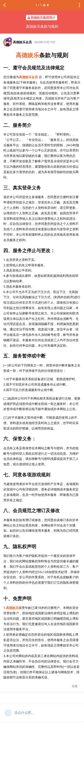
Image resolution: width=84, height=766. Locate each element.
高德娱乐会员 (28, 77)
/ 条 (40, 5)
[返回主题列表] (4, 5)
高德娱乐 (27, 55)
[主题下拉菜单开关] (79, 5)
